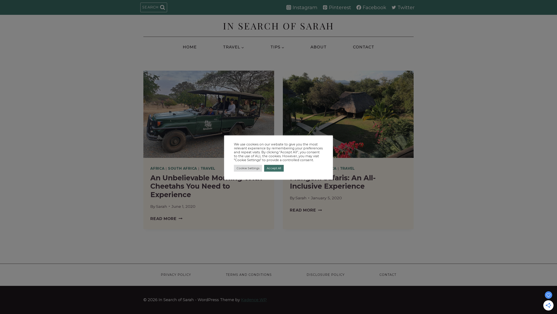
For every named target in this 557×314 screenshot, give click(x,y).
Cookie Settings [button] (248, 168)
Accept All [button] (274, 168)
